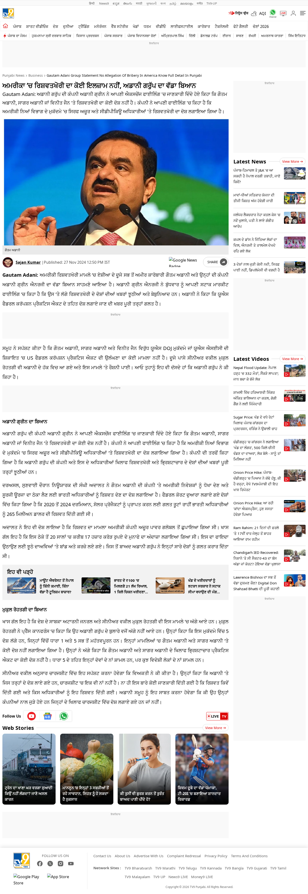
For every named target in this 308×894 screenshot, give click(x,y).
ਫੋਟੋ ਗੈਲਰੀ (240, 26)
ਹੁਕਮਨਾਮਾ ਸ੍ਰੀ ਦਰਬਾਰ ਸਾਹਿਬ (51, 35)
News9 (104, 3)
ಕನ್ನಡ (116, 3)
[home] (5, 26)
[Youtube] (32, 716)
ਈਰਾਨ (227, 35)
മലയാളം (186, 3)
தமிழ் (173, 3)
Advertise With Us (148, 855)
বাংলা (163, 3)
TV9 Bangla (234, 868)
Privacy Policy (216, 855)
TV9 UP (159, 876)
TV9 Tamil (278, 868)
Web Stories (18, 727)
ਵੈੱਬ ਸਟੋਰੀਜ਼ (119, 26)
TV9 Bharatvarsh (138, 868)
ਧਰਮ (147, 26)
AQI (262, 13)
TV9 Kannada (211, 868)
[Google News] (48, 716)
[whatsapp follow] (64, 716)
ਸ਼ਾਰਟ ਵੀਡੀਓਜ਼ (37, 26)
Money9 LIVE (202, 876)
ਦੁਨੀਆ (68, 26)
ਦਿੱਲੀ (192, 35)
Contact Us (102, 855)
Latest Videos (251, 358)
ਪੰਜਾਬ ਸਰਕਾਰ (113, 35)
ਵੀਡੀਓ (161, 26)
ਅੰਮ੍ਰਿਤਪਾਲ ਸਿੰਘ (172, 35)
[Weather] (255, 13)
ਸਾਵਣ (240, 35)
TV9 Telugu (188, 868)
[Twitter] (50, 863)
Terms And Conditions (249, 855)
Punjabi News (13, 75)
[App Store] (61, 880)
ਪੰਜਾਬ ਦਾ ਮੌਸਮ (17, 35)
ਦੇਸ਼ (55, 26)
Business (35, 75)
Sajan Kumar (28, 262)
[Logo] (8, 13)
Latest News (249, 161)
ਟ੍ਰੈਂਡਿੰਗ (83, 26)
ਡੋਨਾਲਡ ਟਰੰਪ (209, 35)
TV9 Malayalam (137, 876)
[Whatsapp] (271, 13)
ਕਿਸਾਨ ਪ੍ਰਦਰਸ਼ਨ (87, 35)
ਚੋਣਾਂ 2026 (261, 26)
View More (213, 727)
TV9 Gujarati (257, 868)
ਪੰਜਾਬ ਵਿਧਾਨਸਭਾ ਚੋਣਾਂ (142, 35)
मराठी (139, 3)
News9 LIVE (178, 876)
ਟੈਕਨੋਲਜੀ (222, 26)
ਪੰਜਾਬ (17, 26)
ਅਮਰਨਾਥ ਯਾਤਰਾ (272, 35)
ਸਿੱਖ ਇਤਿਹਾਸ (297, 35)
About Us (122, 855)
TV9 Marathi (165, 868)
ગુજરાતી (151, 3)
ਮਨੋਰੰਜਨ (100, 26)
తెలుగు (127, 3)
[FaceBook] (40, 863)
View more (290, 161)
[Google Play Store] (28, 880)
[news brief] (238, 13)
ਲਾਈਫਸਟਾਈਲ (182, 26)
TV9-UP (211, 3)
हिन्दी (92, 3)
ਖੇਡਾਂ (136, 26)
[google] (185, 262)
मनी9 (200, 3)
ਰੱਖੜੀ (252, 35)
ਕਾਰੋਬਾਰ (204, 26)
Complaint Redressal (184, 855)
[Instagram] (60, 863)
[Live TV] (281, 13)
